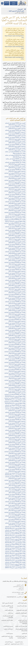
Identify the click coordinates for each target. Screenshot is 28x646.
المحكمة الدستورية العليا (7, 603)
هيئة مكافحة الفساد (9, 610)
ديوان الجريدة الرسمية (22, 605)
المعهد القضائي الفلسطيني (21, 613)
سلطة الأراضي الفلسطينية (7, 620)
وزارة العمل (24, 615)
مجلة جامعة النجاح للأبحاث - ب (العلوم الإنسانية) (21, 637)
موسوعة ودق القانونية (8, 626)
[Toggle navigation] (2, 3)
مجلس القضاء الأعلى (22, 603)
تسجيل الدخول (13, 3)
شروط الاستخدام (9, 641)
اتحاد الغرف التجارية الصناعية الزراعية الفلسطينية (22, 622)
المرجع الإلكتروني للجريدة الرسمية (7, 606)
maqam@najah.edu (11, 596)
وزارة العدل (10, 613)
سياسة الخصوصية (19, 641)
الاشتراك (7, 2)
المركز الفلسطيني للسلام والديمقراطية (21, 629)
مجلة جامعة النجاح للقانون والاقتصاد (7, 637)
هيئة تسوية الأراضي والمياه (21, 626)
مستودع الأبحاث (9, 633)
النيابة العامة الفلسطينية (22, 610)
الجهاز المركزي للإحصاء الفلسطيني (8, 616)
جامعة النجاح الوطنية (8, 629)
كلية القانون (24, 633)
